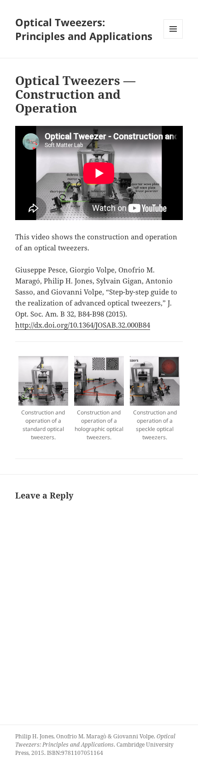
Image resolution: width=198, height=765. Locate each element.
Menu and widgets (173, 38)
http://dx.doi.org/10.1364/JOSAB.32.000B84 (82, 324)
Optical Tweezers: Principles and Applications (83, 29)
